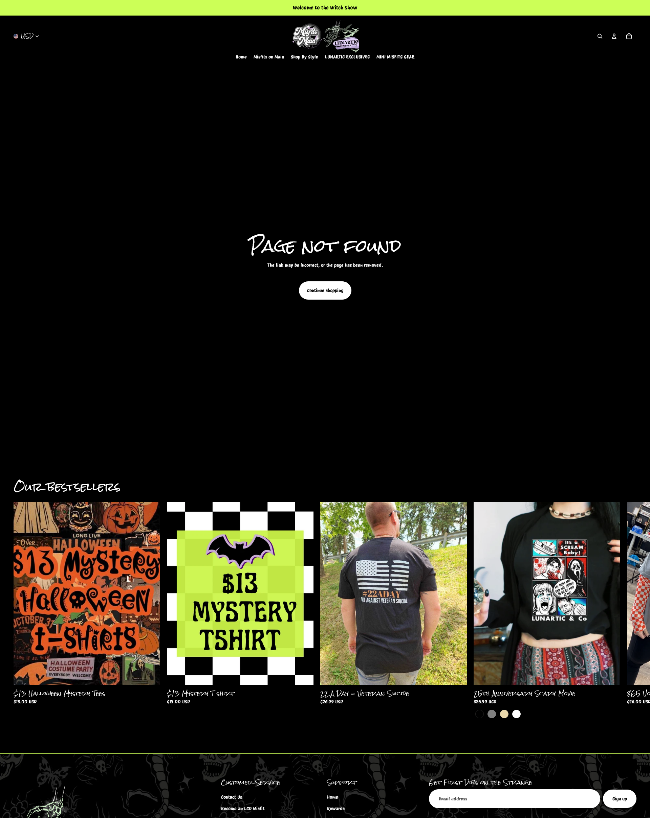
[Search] (599, 36)
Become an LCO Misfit (242, 809)
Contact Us (231, 797)
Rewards (336, 809)
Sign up (619, 798)
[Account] (614, 36)
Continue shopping (325, 290)
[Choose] (150, 675)
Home (332, 797)
